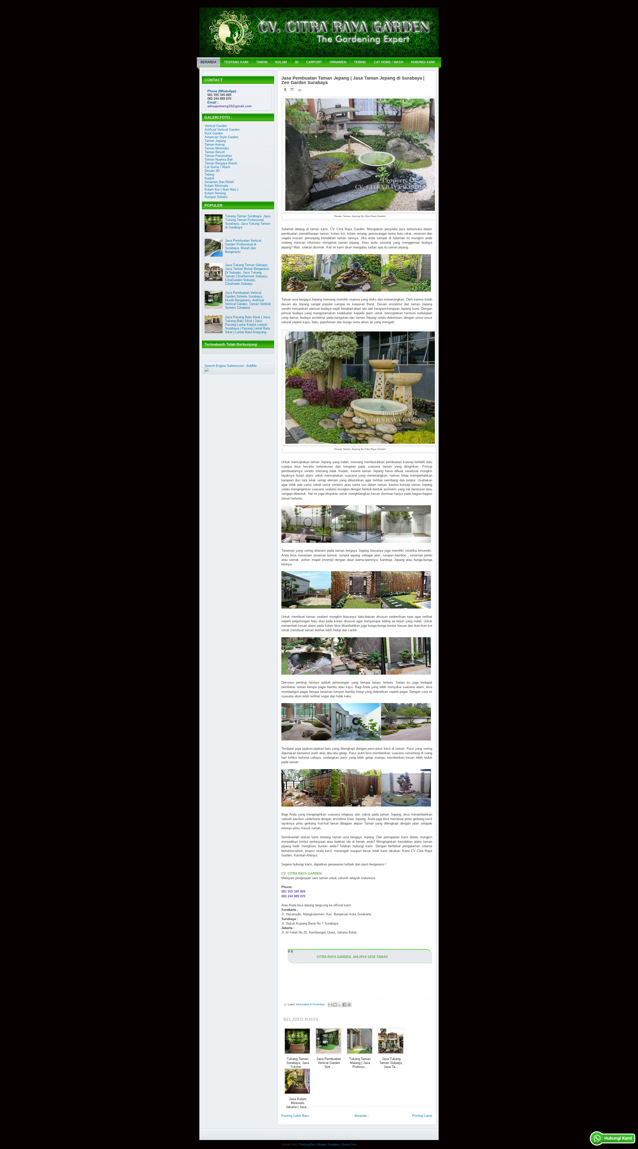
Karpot (209, 178)
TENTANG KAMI (236, 62)
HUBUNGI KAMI (423, 62)
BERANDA (208, 62)
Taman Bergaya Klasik (221, 163)
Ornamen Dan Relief (219, 182)
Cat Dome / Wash (217, 167)
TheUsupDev (307, 1144)
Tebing (209, 174)
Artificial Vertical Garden (222, 129)
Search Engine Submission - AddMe (231, 366)
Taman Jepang (215, 141)
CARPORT (314, 62)
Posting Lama (422, 1116)
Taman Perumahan (218, 156)
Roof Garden (214, 133)
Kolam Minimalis (217, 186)
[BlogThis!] (334, 1004)
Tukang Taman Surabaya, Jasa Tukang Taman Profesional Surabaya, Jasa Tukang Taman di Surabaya (247, 221)
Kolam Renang (215, 193)
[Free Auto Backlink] (220, 369)
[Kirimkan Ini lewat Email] (330, 1004)
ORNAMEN (338, 62)
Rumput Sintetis (216, 197)
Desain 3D (212, 171)
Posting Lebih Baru (295, 1116)
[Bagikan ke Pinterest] (349, 1004)
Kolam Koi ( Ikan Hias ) (221, 189)
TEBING (360, 62)
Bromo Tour (349, 1144)
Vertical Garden (216, 126)
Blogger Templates (329, 1144)
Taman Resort (215, 152)
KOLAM (281, 62)
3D (297, 62)
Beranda (361, 1116)
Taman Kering (215, 144)
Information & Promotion (310, 1004)
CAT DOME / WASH (388, 62)
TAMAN (261, 62)
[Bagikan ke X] (339, 1004)
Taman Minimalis (217, 148)
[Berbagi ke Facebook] (344, 1004)
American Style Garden (221, 137)
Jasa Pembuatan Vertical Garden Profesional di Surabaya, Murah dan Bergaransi (243, 246)
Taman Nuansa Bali (219, 159)
